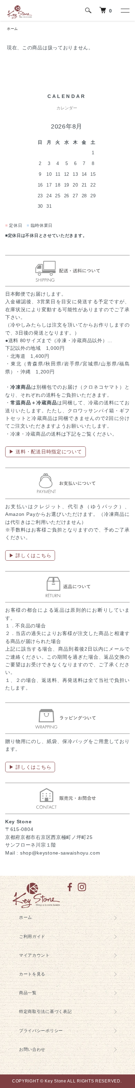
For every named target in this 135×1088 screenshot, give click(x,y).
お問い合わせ (32, 1049)
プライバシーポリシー (41, 1030)
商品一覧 (28, 992)
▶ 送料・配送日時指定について (45, 451)
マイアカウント (34, 955)
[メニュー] (124, 10)
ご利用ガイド (32, 936)
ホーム (12, 29)
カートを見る (32, 974)
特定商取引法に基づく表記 (45, 1011)
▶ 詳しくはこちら (30, 555)
